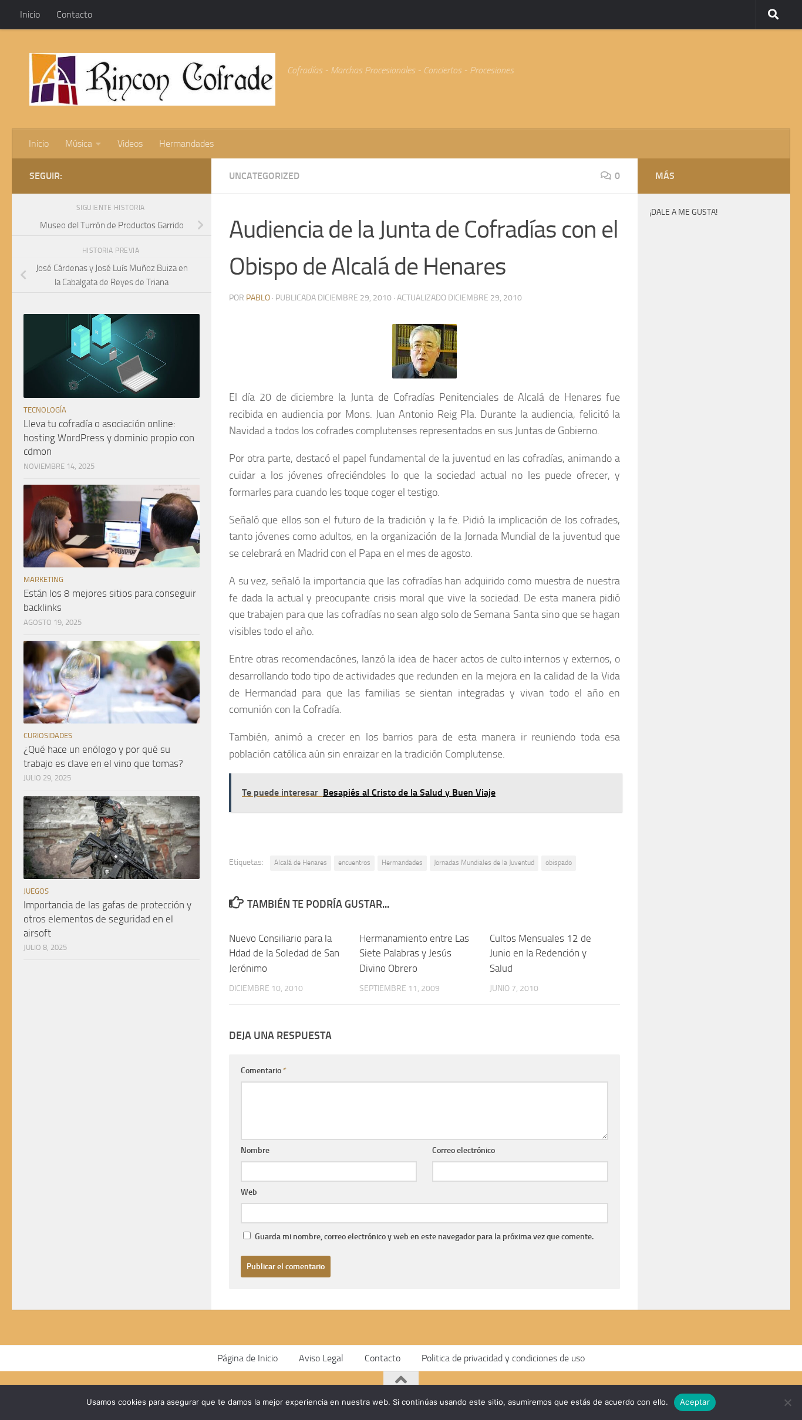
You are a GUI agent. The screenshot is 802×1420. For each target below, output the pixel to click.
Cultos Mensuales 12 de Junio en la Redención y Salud (540, 953)
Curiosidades (47, 735)
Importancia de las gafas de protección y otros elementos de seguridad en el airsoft (107, 918)
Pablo (258, 298)
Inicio (30, 14)
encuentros (354, 862)
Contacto (74, 14)
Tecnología (44, 409)
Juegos (36, 891)
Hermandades (186, 143)
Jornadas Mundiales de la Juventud (484, 862)
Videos (130, 143)
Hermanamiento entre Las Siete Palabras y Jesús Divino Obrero (414, 953)
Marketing (43, 579)
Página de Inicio (247, 1358)
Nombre (255, 1150)
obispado (558, 862)
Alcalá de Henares (300, 862)
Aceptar (695, 1402)
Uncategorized (264, 175)
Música (78, 143)
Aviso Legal (321, 1358)
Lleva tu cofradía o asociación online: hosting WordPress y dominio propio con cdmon (108, 437)
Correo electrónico (463, 1150)
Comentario (264, 1071)
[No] (787, 1402)
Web (249, 1192)
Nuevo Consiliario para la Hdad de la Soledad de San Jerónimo (284, 953)
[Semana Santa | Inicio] (152, 79)
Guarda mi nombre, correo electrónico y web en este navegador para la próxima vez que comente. (424, 1237)
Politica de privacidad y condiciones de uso (503, 1358)
